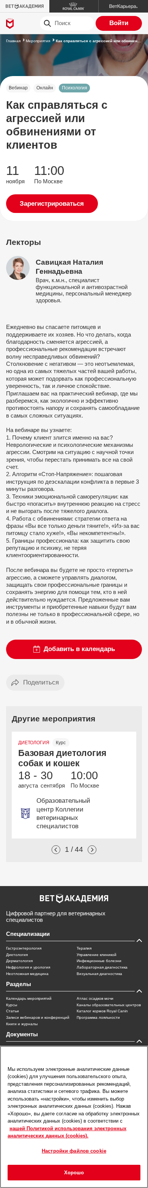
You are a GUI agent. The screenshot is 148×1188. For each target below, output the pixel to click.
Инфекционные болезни (99, 961)
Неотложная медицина (27, 974)
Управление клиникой (97, 955)
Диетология (17, 955)
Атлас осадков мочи (95, 998)
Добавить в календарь (79, 649)
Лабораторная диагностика (102, 967)
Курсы (11, 1005)
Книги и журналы (22, 1024)
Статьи (12, 1011)
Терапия (84, 948)
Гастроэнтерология (23, 948)
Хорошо (74, 1172)
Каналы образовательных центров (109, 1005)
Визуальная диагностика (99, 974)
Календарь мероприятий (29, 998)
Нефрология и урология (28, 967)
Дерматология (19, 961)
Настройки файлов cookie (74, 1151)
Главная (13, 41)
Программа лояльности (98, 1017)
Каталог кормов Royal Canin (102, 1011)
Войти (118, 23)
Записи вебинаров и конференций (37, 1017)
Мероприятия (38, 41)
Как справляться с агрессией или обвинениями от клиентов (99, 41)
